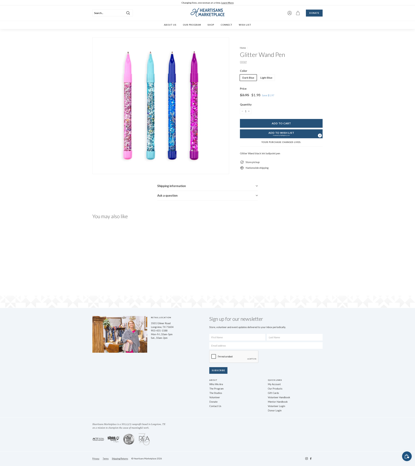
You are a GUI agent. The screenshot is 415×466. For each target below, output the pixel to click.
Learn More (227, 2)
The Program (216, 388)
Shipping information (171, 186)
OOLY (243, 61)
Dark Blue (248, 77)
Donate (314, 13)
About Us (170, 25)
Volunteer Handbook (279, 397)
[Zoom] (161, 105)
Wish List (245, 25)
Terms (106, 458)
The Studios (215, 392)
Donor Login (275, 410)
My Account (274, 384)
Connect (226, 25)
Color (243, 70)
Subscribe (218, 370)
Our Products (275, 388)
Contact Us (215, 406)
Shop (211, 25)
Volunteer (214, 397)
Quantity (246, 104)
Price (243, 88)
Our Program (192, 25)
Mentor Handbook (278, 401)
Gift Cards (273, 392)
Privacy (95, 458)
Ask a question (167, 195)
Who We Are (216, 384)
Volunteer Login (276, 406)
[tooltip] (320, 135)
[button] (281, 133)
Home (243, 48)
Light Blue (266, 77)
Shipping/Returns (120, 458)
